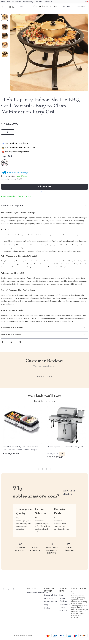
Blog (3, 2)
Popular (23, 7)
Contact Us (48, 2)
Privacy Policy (28, 2)
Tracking (47, 608)
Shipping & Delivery (51, 595)
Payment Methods (50, 601)
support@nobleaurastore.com (37, 592)
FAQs (46, 605)
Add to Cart (44, 187)
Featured (81, 7)
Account (39, 2)
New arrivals (67, 7)
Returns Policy (49, 598)
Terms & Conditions (14, 2)
